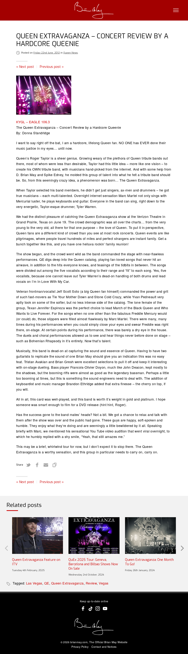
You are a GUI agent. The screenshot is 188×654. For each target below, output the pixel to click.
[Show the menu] (175, 10)
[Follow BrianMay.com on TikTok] (90, 608)
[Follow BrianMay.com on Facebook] (83, 608)
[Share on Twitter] (28, 465)
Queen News (70, 52)
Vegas (103, 583)
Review (91, 583)
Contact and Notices (104, 646)
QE (46, 583)
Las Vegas (34, 583)
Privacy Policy (79, 646)
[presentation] (6, 547)
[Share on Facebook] (37, 465)
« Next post (25, 67)
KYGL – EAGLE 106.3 (33, 121)
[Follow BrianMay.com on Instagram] (97, 608)
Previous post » (52, 67)
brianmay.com (79, 642)
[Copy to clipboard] (54, 465)
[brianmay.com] (94, 10)
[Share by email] (46, 465)
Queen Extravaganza (67, 583)
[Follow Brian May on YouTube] (105, 608)
